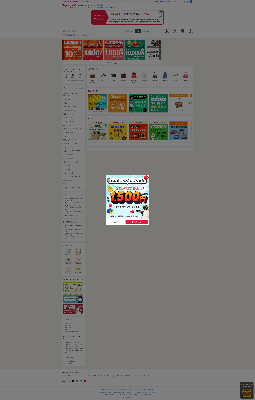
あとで (115, 222)
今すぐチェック (137, 222)
